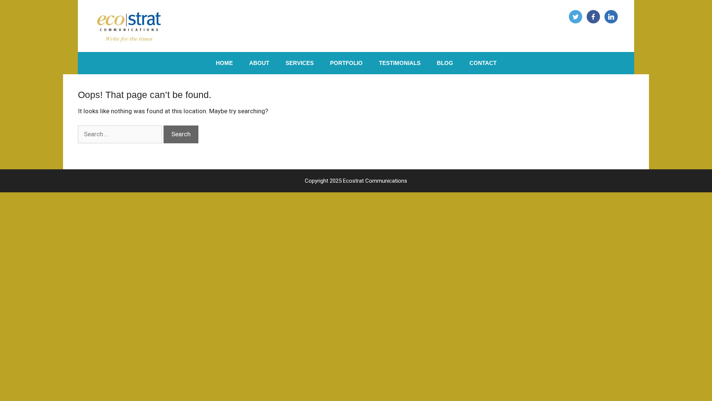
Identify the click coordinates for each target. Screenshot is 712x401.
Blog (445, 63)
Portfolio (346, 63)
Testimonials (400, 63)
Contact (483, 63)
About (259, 63)
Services (300, 63)
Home (224, 63)
